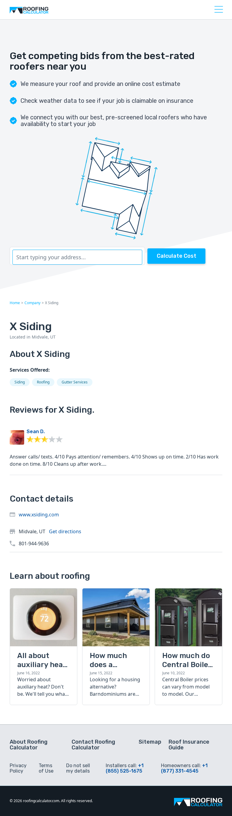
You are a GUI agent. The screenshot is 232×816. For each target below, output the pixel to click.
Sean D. (36, 431)
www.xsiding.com (39, 514)
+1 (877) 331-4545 (184, 768)
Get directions (65, 531)
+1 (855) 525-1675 (124, 768)
